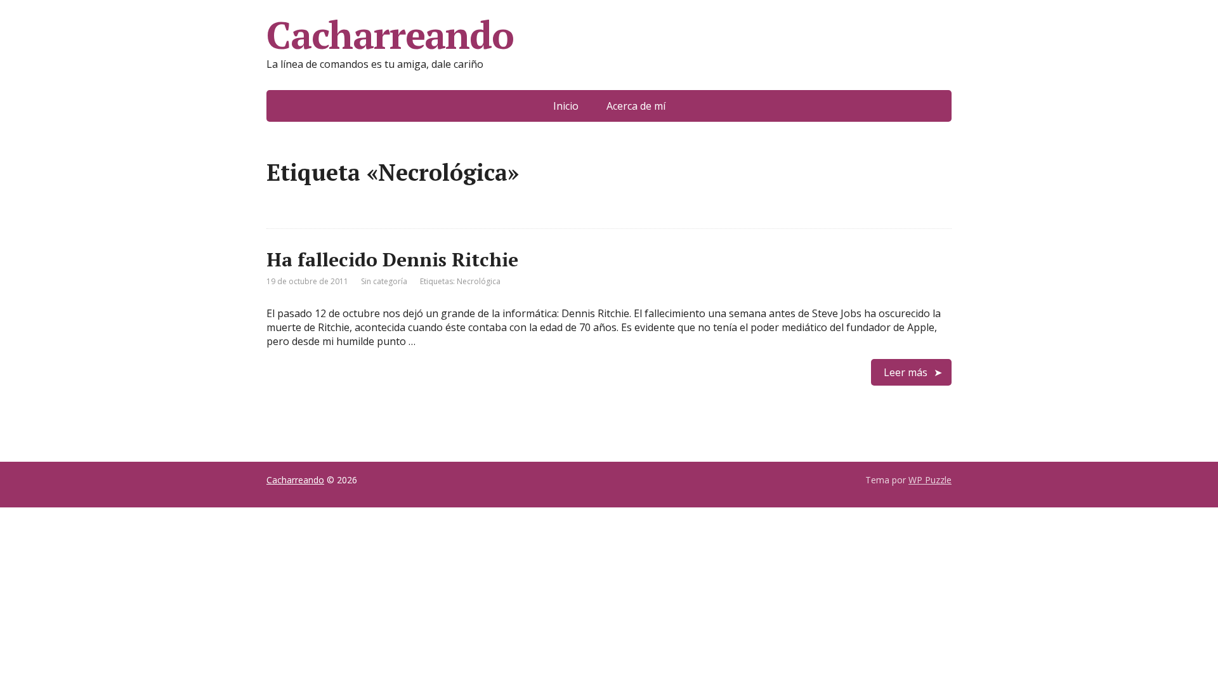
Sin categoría (384, 281)
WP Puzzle (930, 480)
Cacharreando (390, 35)
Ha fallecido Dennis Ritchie (392, 259)
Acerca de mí (635, 106)
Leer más (905, 372)
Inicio (566, 106)
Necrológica (479, 281)
